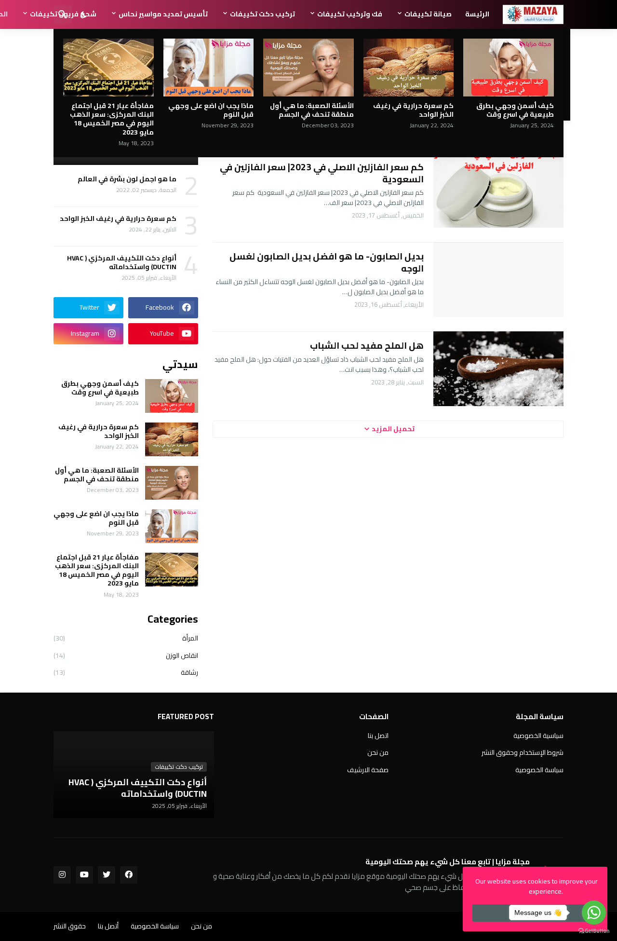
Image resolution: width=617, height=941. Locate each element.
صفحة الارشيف (368, 769)
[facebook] (128, 875)
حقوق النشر (70, 926)
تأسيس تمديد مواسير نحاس (163, 14)
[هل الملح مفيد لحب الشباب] (498, 368)
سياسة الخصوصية (539, 769)
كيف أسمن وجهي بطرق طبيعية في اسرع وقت (515, 110)
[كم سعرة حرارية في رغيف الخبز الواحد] (408, 67)
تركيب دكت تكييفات (262, 14)
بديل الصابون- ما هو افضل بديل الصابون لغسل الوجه (326, 262)
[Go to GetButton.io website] (593, 931)
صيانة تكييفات (428, 14)
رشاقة (126, 672)
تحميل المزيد (393, 429)
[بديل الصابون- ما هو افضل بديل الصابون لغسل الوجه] (498, 279)
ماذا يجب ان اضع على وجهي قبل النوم (211, 110)
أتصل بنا (108, 926)
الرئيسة (477, 14)
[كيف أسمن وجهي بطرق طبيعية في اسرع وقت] (508, 67)
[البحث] (63, 14)
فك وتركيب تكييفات (349, 14)
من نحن (378, 752)
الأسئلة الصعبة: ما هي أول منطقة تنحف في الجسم (312, 110)
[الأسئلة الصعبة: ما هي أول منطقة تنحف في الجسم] (308, 67)
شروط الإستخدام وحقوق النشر (522, 752)
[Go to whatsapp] (594, 912)
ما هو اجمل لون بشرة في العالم (127, 179)
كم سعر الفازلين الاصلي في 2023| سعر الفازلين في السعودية (322, 173)
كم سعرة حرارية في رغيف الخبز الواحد (413, 110)
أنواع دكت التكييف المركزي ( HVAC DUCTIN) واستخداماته (121, 262)
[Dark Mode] (84, 14)
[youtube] (84, 875)
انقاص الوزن (126, 655)
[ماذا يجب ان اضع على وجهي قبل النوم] (208, 67)
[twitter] (106, 875)
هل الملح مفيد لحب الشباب (367, 346)
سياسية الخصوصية (538, 736)
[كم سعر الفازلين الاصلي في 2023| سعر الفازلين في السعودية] (498, 190)
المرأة (126, 639)
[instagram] (62, 875)
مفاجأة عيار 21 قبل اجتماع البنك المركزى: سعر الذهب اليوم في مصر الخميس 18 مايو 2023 (112, 118)
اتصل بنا (378, 736)
